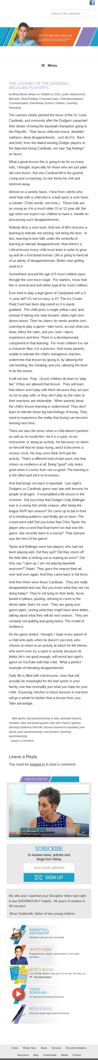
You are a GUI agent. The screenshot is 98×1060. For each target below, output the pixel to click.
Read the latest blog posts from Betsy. (49, 1013)
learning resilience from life (25, 727)
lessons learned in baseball (61, 727)
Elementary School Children (47, 103)
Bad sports (18, 718)
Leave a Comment (22, 740)
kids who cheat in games (65, 723)
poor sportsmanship (30, 731)
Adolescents (77, 94)
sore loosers (51, 731)
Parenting (15, 107)
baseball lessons (70, 718)
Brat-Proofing (29, 98)
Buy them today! (43, 976)
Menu (52, 65)
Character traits (48, 98)
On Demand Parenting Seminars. (46, 997)
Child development (71, 98)
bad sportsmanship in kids (43, 718)
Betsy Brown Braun (49, 33)
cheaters (14, 723)
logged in (37, 764)
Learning (71, 103)
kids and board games (35, 723)
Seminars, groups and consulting (46, 937)
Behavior (14, 98)
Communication (18, 103)
